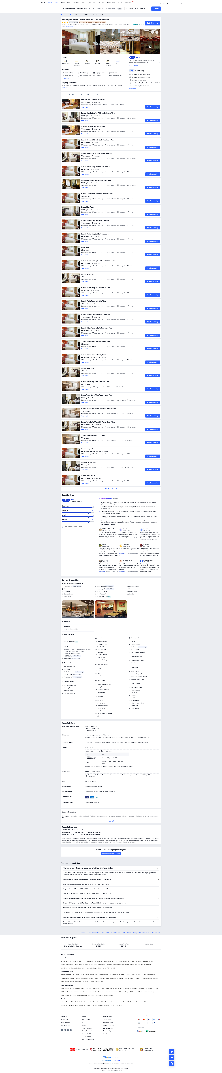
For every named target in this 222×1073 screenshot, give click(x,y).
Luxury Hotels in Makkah (101, 974)
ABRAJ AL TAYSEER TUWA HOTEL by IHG (98, 1005)
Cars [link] (68, 3)
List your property (108, 1028)
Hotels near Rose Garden (110, 991)
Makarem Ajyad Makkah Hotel (143, 964)
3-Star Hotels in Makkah (67, 978)
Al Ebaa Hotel (101, 964)
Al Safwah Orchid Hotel (111, 1002)
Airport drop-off (101, 589)
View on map (132, 88)
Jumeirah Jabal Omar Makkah (68, 961)
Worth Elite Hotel (65, 968)
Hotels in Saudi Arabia (98, 932)
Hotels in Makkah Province (113, 932)
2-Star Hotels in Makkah (149, 974)
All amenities (65, 78)
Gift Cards (101, 3)
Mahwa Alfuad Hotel (115, 1005)
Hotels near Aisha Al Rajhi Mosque (127, 988)
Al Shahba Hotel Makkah (81, 1002)
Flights (43, 3)
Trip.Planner (128, 3)
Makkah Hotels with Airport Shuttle (70, 974)
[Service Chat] (171, 1063)
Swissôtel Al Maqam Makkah (94, 968)
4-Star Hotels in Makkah (87, 974)
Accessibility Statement (88, 1034)
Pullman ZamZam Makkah (78, 968)
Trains (63, 3)
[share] (171, 1057)
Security (105, 1034)
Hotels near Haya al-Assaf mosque (146, 991)
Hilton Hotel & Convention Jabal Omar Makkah (109, 961)
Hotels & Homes (53, 3)
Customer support (65, 1019)
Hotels (89, 932)
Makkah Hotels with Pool (96, 981)
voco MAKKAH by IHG (109, 968)
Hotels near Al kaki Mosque (95, 991)
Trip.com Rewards (108, 1022)
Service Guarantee (65, 1022)
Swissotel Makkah (148, 961)
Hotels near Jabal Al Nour (80, 991)
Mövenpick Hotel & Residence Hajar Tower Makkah (85, 19)
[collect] (171, 1051)
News (83, 1022)
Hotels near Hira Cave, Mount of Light (148, 988)
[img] (81, 41)
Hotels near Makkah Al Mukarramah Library (72, 988)
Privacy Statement (87, 1031)
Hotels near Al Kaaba (66, 991)
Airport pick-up (101, 586)
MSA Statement (86, 1036)
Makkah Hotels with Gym (117, 978)
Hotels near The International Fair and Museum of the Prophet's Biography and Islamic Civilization (87, 995)
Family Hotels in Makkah (67, 981)
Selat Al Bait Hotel (124, 1002)
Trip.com (83, 932)
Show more (65, 87)
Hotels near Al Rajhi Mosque (109, 988)
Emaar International (146, 1002)
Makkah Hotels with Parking (101, 978)
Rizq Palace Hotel (134, 1002)
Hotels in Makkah (126, 932)
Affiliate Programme (108, 1025)
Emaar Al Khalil (81, 961)
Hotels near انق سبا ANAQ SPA (127, 991)
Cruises (120, 3)
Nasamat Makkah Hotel (67, 964)
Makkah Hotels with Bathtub (117, 974)
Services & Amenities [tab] (87, 95)
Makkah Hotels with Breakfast (150, 978)
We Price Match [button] (139, 24)
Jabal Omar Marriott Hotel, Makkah (132, 961)
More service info (65, 1025)
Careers (84, 1025)
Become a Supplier (108, 1031)
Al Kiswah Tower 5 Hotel (67, 1002)
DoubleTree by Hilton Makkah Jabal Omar (86, 964)
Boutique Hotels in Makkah (134, 974)
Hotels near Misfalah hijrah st (92, 988)
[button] (138, 3)
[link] (162, 2)
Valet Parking (67, 658)
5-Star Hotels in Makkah (81, 981)
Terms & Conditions (87, 1028)
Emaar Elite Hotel (91, 961)
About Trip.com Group (88, 1039)
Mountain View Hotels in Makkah (84, 978)
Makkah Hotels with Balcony (132, 978)
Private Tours (111, 3)
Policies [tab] (99, 95)
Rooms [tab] (64, 95)
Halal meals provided (103, 689)
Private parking (68, 586)
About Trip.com (86, 1019)
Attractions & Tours (78, 3)
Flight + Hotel (91, 3)
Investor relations (107, 1019)
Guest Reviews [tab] (73, 95)
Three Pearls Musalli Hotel (97, 1002)
